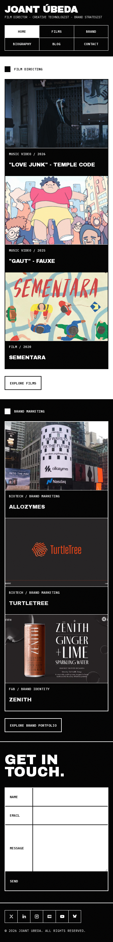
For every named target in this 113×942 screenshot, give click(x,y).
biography (22, 44)
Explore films (23, 383)
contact (91, 44)
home (22, 32)
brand (91, 32)
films (57, 32)
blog (56, 44)
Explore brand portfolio (33, 725)
